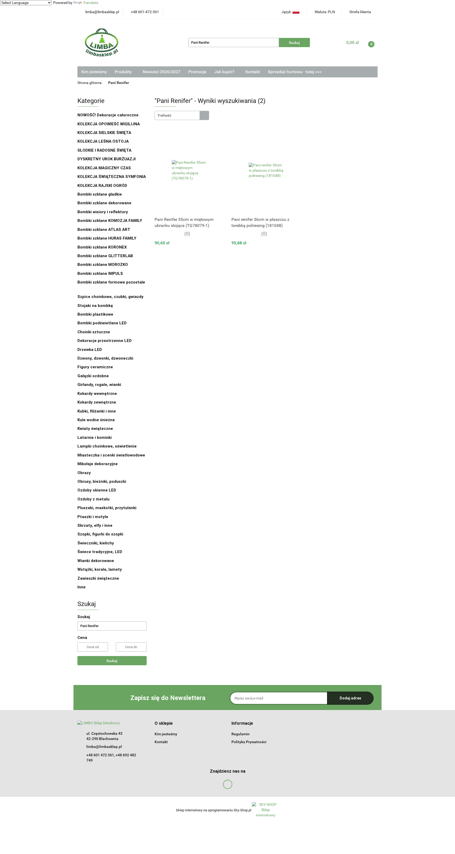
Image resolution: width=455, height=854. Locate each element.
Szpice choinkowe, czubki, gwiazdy (110, 296)
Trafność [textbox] (164, 115)
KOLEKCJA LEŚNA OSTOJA (103, 141)
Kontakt (252, 71)
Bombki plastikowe (95, 314)
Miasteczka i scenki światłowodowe (111, 455)
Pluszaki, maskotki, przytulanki (106, 507)
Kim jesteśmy (94, 71)
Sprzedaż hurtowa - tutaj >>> (295, 71)
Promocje (197, 71)
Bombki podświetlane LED (102, 323)
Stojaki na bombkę (95, 305)
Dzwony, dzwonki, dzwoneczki (105, 358)
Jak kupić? (224, 71)
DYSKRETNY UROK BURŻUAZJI (106, 159)
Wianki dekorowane (95, 560)
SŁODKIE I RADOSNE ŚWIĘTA (104, 150)
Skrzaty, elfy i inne (94, 525)
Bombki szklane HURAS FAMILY (106, 238)
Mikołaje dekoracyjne (97, 463)
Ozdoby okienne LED (96, 490)
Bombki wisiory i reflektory (102, 212)
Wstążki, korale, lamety (99, 569)
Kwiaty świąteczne (95, 428)
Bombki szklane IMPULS (100, 273)
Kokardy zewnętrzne (96, 402)
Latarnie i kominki (94, 437)
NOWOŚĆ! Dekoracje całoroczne (108, 115)
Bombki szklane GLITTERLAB (105, 256)
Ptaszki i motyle (92, 516)
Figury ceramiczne (95, 367)
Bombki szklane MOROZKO (102, 264)
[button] (164, 724)
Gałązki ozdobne (93, 376)
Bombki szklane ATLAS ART (103, 229)
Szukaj (111, 661)
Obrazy (84, 472)
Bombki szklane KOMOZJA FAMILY (110, 220)
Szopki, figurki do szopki (100, 534)
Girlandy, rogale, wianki (99, 384)
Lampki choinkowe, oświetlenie (107, 446)
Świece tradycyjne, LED (100, 551)
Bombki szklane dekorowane (104, 203)
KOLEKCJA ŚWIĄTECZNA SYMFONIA (111, 176)
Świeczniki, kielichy (95, 543)
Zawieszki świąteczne (98, 578)
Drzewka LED (89, 349)
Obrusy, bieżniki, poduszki (102, 481)
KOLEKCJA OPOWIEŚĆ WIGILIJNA (108, 124)
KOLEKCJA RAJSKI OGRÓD (102, 185)
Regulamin (240, 734)
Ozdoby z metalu (93, 499)
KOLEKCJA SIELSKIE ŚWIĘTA (104, 132)
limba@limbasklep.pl (104, 746)
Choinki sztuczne (94, 332)
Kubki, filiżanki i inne (96, 411)
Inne (81, 587)
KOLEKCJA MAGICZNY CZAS (104, 168)
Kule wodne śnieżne (96, 420)
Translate (90, 3)
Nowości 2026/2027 (161, 71)
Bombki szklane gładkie (100, 194)
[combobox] (182, 115)
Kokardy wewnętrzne (97, 393)
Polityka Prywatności (248, 742)
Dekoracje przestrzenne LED (104, 340)
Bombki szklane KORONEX (102, 247)
